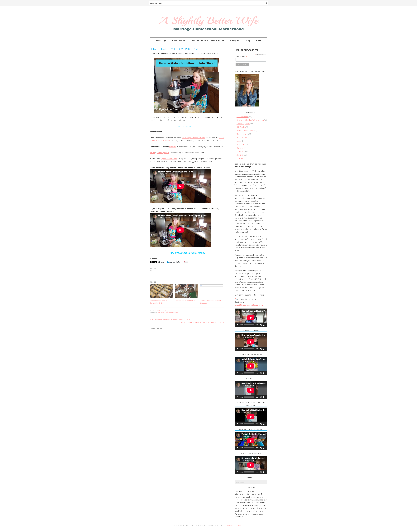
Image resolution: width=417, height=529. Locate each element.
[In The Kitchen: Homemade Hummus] (211, 291)
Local (239, 141)
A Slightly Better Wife (196, 21)
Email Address (241, 57)
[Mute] (261, 325)
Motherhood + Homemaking (165, 312)
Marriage (240, 144)
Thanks (240, 158)
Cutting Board (163, 152)
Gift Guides (241, 127)
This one (172, 146)
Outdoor (240, 148)
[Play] (237, 325)
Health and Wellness (245, 130)
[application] (251, 318)
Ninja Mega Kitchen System (193, 138)
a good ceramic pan (169, 159)
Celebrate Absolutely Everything (250, 120)
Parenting (241, 151)
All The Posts (160, 311)
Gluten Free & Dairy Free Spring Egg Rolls (159, 302)
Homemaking (242, 134)
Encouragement (243, 123)
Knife (152, 152)
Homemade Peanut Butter (185, 301)
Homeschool (242, 137)
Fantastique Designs (235, 526)
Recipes (167, 311)
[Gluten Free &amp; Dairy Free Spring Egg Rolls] (161, 291)
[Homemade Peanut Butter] (186, 291)
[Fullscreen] (264, 325)
